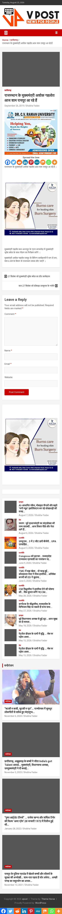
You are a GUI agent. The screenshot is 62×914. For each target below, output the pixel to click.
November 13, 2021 (14, 885)
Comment (10, 314)
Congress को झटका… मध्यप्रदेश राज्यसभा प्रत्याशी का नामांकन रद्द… (35, 558)
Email (8, 364)
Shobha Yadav (33, 106)
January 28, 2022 (13, 828)
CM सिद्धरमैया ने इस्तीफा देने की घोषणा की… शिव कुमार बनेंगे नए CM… (36, 591)
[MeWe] (37, 162)
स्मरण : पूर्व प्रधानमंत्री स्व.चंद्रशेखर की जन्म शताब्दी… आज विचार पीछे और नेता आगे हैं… (37, 526)
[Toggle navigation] (6, 32)
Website (8, 377)
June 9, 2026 (25, 563)
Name (8, 350)
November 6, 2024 (13, 716)
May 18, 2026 (25, 625)
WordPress (40, 903)
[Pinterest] (31, 162)
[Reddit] (19, 162)
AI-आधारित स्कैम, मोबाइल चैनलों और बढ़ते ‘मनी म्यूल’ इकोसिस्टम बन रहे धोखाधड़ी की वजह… (38, 508)
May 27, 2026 (25, 611)
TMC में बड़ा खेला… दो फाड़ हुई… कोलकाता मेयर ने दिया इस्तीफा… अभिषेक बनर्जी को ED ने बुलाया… (37, 574)
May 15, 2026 (25, 640)
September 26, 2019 (14, 106)
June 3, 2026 (25, 581)
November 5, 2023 (13, 772)
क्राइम (21, 502)
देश (20, 520)
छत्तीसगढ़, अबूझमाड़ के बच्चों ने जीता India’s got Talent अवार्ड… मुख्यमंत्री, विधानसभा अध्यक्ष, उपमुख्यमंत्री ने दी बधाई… (28, 765)
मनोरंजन (8, 665)
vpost (25, 899)
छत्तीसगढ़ (8, 90)
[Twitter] (13, 162)
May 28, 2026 (25, 596)
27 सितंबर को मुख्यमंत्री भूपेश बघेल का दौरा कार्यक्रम (29, 276)
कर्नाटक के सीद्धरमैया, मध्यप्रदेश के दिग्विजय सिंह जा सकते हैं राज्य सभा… (35, 605)
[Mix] (42, 162)
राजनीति (21, 538)
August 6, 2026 (26, 533)
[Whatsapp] (48, 162)
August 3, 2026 (26, 548)
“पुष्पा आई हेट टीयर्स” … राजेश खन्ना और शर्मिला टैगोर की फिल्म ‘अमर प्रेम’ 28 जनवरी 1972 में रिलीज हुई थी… (30, 821)
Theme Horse (48, 899)
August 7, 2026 (26, 515)
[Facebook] (7, 162)
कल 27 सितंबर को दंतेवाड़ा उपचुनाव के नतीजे (36, 285)
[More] (54, 162)
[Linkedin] (25, 162)
